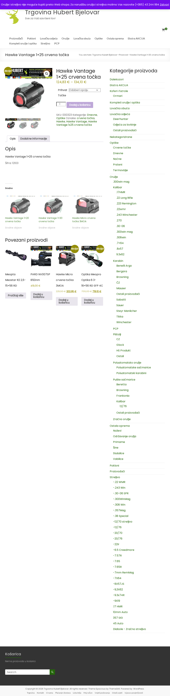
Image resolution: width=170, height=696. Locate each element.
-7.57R (117, 555)
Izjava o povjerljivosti (134, 693)
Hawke (60, 121)
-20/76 (117, 539)
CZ (118, 339)
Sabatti (121, 300)
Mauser (121, 288)
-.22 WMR (119, 482)
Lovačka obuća (82, 38)
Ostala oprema (115, 38)
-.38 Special (120, 516)
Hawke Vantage (76, 121)
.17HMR (120, 192)
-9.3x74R (119, 595)
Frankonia (122, 396)
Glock (120, 345)
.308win (121, 237)
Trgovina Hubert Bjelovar (62, 12)
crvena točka (85, 118)
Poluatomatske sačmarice (133, 367)
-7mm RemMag (123, 572)
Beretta (121, 384)
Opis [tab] (13, 139)
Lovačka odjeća (48, 38)
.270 (119, 220)
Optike (99, 38)
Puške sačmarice (124, 380)
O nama (49, 693)
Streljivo (45, 43)
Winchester (123, 322)
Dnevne (92, 115)
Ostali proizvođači (124, 130)
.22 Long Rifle (124, 198)
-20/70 (117, 533)
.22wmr (121, 209)
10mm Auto (120, 612)
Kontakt (40, 693)
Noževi (117, 431)
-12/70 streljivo (122, 522)
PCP (56, 43)
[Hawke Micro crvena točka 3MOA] (87, 204)
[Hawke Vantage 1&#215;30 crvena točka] (54, 204)
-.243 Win (119, 488)
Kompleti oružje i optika (23, 43)
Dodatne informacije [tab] (33, 139)
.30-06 (120, 226)
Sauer (120, 305)
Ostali (120, 356)
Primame (119, 442)
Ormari (117, 96)
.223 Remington (126, 203)
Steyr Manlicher (126, 311)
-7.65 (116, 561)
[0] (163, 30)
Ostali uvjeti (117, 693)
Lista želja (77, 693)
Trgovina (31, 693)
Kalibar (117, 187)
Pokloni (31, 38)
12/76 (123, 406)
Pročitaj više (15, 295)
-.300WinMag (121, 499)
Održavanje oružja (124, 436)
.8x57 (119, 249)
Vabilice (118, 459)
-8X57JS (118, 584)
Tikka (119, 316)
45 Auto (118, 623)
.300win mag (121, 182)
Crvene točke (122, 148)
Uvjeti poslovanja (102, 693)
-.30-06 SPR (120, 493)
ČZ (118, 283)
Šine (115, 448)
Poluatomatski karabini (131, 373)
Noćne (117, 159)
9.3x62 (120, 254)
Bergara (121, 271)
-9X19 (116, 601)
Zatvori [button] (164, 4)
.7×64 (120, 243)
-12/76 (117, 527)
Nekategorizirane (121, 137)
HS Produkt (123, 350)
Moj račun (88, 693)
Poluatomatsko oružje (127, 363)
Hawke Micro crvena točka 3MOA (83, 219)
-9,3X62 (118, 589)
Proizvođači (16, 38)
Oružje (65, 38)
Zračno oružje (122, 419)
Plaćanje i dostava (63, 693)
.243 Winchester (126, 215)
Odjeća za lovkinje (124, 125)
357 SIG (118, 618)
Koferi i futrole (119, 91)
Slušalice (118, 453)
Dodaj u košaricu (79, 105)
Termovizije (120, 170)
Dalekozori (117, 79)
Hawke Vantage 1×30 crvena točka (50, 219)
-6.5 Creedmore (123, 550)
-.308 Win (119, 505)
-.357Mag (119, 510)
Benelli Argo (124, 266)
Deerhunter (120, 119)
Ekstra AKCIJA (136, 38)
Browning (122, 277)
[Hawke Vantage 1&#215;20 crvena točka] (20, 204)
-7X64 (117, 578)
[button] (47, 74)
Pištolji (117, 334)
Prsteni (117, 164)
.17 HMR (118, 606)
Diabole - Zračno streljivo (129, 629)
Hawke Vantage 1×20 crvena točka (17, 219)
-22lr (116, 544)
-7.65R (117, 567)
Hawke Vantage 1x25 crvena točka (76, 123)
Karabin (118, 261)
